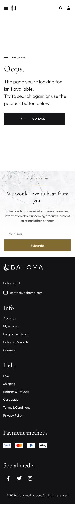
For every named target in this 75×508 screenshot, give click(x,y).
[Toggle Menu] (6, 8)
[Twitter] (19, 478)
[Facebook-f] (8, 478)
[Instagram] (30, 478)
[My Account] (68, 8)
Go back (38, 118)
